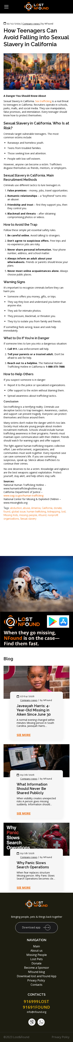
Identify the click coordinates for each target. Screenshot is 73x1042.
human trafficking (36, 511)
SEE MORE (23, 735)
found (7, 511)
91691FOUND (36, 1007)
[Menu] (6, 6)
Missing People (36, 955)
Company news (28, 700)
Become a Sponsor (36, 968)
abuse (26, 508)
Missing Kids (11, 515)
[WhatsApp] (41, 1022)
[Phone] (31, 1022)
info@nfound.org (36, 1012)
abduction (16, 508)
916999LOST (36, 1001)
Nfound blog (36, 972)
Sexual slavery (28, 518)
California (47, 508)
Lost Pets (36, 959)
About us (36, 951)
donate (58, 508)
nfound (42, 515)
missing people (28, 515)
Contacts (36, 985)
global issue (19, 511)
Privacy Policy (36, 980)
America (36, 508)
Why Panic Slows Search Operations (33, 865)
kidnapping (53, 511)
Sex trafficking (43, 101)
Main (36, 946)
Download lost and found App (36, 976)
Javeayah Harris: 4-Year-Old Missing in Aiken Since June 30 (34, 710)
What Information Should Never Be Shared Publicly (32, 788)
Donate (36, 963)
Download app (31, 927)
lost (63, 511)
